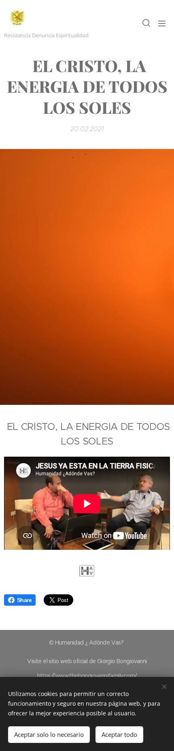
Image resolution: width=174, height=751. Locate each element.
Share (24, 600)
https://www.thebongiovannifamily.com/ (87, 675)
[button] (146, 23)
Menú (162, 23)
